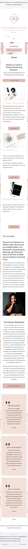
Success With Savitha (14, 28)
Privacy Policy (16, 546)
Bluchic (10, 546)
